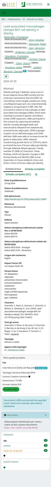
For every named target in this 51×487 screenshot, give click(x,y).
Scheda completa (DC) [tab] (18, 174)
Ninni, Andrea (36, 39)
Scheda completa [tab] (35, 169)
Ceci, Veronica (37, 48)
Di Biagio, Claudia (25, 52)
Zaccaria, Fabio (37, 43)
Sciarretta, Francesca (16, 36)
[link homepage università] (32, 4)
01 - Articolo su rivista (33, 19)
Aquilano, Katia (13, 67)
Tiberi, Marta (23, 63)
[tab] (36, 174)
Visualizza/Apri (11, 389)
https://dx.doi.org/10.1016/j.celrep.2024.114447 (25, 199)
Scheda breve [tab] (13, 168)
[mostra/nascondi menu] (48, 4)
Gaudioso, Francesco (16, 56)
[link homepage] (9, 4)
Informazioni (12, 415)
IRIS (3, 19)
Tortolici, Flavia (37, 59)
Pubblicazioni (14, 19)
